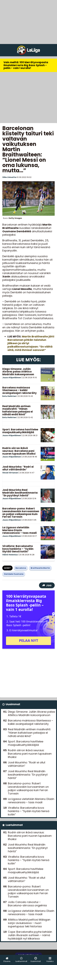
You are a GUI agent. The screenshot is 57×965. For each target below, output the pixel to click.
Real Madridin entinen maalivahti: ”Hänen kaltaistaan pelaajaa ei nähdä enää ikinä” (17, 410)
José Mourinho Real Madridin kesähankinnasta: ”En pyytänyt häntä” (20, 492)
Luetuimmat (14, 825)
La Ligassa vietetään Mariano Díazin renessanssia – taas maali (19, 530)
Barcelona (20, 568)
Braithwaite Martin (40, 568)
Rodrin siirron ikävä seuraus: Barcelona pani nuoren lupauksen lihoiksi (19, 450)
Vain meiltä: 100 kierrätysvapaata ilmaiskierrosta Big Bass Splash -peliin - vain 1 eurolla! (26, 65)
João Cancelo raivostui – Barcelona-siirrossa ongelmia (27, 903)
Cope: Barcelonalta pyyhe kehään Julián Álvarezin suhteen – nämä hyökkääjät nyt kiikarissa (30, 935)
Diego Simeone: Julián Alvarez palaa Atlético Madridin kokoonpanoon (18, 371)
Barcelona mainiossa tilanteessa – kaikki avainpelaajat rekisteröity (19, 390)
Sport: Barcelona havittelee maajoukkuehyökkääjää (20, 431)
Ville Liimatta (9, 177)
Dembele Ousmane (13, 574)
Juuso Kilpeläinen (11, 377)
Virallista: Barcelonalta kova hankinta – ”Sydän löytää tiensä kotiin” (17, 548)
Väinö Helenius (10, 554)
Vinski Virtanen (10, 472)
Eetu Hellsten (9, 396)
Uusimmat (13, 704)
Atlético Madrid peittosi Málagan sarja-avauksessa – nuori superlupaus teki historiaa (29, 923)
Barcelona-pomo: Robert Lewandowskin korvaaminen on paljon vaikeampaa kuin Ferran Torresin (20, 512)
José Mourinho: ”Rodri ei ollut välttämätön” (18, 468)
